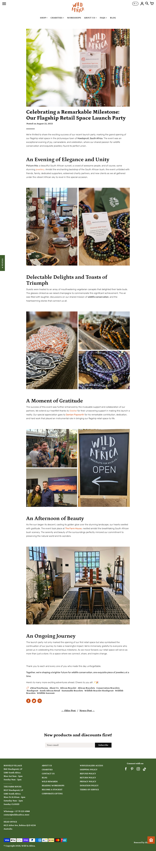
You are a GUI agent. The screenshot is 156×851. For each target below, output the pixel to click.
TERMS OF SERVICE (89, 790)
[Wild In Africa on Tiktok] (144, 770)
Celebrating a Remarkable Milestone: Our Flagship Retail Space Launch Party (76, 115)
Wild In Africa (28, 846)
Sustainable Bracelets (72, 690)
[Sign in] (142, 3)
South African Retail (50, 690)
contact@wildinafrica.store (16, 815)
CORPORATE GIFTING (52, 794)
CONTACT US (48, 774)
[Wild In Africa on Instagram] (138, 770)
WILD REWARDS (50, 781)
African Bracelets (86, 688)
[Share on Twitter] (34, 701)
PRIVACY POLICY (88, 781)
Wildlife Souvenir (46, 693)
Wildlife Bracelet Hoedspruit (99, 690)
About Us (54, 688)
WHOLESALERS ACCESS (91, 766)
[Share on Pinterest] (39, 701)
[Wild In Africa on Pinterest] (132, 770)
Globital (73, 410)
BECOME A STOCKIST (52, 790)
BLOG (44, 778)
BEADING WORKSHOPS (53, 786)
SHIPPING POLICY (88, 770)
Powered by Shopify (143, 842)
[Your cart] (152, 3)
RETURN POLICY (88, 778)
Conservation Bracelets (108, 688)
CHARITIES (47, 770)
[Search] (147, 3)
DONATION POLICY (89, 786)
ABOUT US (47, 766)
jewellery (40, 169)
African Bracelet (68, 688)
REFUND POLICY (88, 774)
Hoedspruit (32, 690)
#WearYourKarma (39, 688)
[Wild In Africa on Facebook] (125, 770)
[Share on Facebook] (28, 701)
